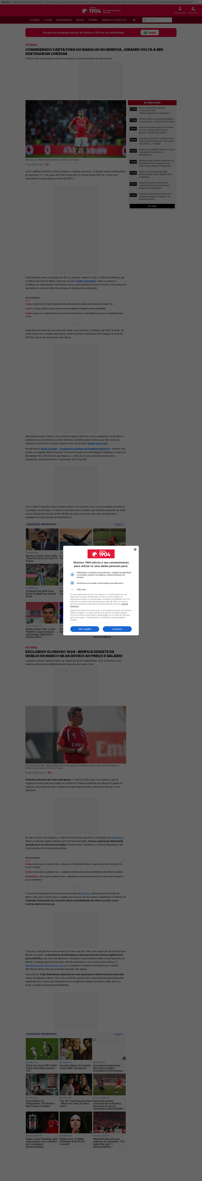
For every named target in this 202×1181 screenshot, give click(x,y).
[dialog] (101, 590)
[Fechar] (135, 549)
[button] (101, 589)
